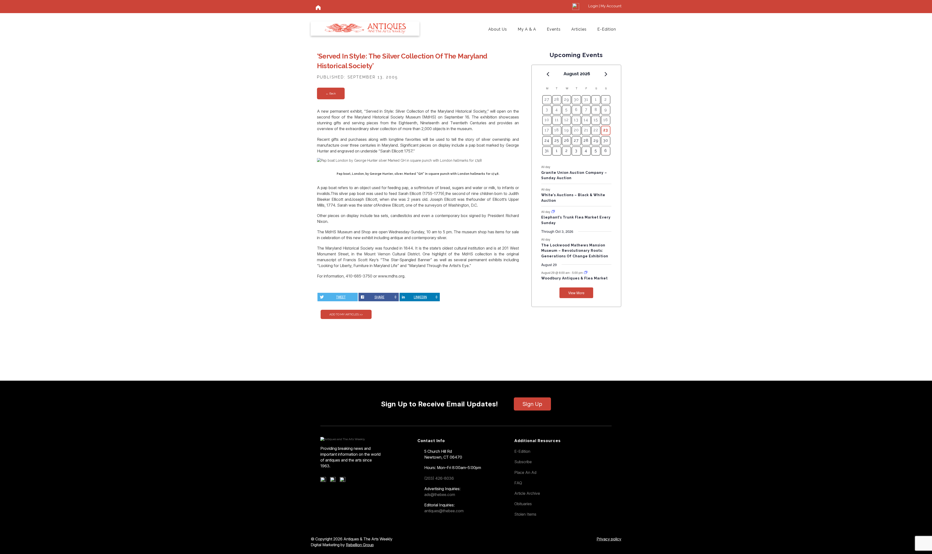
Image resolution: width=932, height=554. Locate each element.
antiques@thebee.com (444, 510)
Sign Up (532, 404)
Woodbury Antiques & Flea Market (574, 278)
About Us (497, 29)
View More (576, 292)
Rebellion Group (360, 544)
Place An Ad (525, 472)
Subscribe (523, 461)
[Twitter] (334, 480)
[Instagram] (344, 480)
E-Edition (606, 29)
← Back (331, 93)
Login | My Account (604, 6)
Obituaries (523, 503)
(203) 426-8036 (439, 478)
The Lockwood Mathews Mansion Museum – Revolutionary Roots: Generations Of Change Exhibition (574, 250)
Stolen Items (525, 514)
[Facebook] (324, 480)
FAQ (518, 482)
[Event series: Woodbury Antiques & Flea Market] (585, 272)
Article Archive (527, 493)
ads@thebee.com (439, 494)
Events (554, 29)
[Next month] (606, 74)
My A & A (527, 29)
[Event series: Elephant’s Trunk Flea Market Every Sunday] (553, 212)
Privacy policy (609, 539)
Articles (579, 29)
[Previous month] (548, 74)
